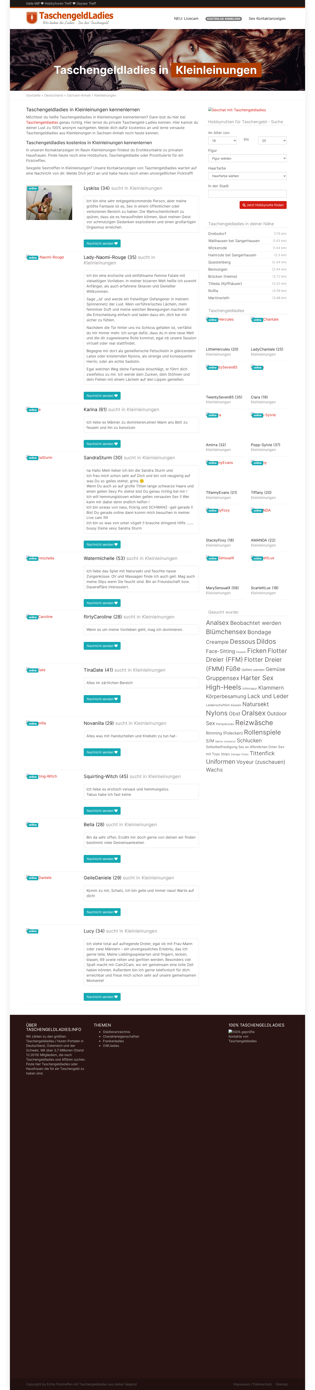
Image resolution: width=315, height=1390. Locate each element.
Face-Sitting (220, 651)
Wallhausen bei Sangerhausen (247, 240)
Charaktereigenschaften (121, 1036)
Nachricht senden (100, 243)
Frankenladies (113, 1041)
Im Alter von (218, 132)
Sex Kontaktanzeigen (267, 18)
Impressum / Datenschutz (252, 1384)
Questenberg (247, 262)
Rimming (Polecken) (224, 733)
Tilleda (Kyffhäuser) (247, 283)
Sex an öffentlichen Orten (257, 747)
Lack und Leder (267, 696)
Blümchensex (226, 632)
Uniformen (220, 761)
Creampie (217, 642)
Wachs (214, 770)
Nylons (217, 713)
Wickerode (247, 248)
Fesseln (241, 652)
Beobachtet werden (255, 623)
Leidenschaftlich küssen (223, 705)
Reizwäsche (254, 723)
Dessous (242, 641)
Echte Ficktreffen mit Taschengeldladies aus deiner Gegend (92, 1384)
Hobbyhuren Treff (58, 3)
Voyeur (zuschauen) (260, 762)
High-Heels (223, 687)
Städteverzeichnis (116, 1032)
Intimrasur (249, 688)
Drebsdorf (247, 233)
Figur (212, 150)
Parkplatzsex (225, 724)
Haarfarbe (217, 168)
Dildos (266, 641)
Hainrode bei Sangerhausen (247, 255)
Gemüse (275, 669)
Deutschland (53, 95)
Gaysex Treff (86, 3)
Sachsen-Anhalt (79, 95)
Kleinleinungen (146, 188)
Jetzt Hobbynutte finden (265, 205)
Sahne (219, 741)
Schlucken (249, 740)
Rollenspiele (262, 732)
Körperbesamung (226, 696)
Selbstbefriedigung (221, 747)
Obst (234, 714)
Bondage (259, 632)
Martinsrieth (247, 298)
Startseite (33, 95)
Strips (225, 754)
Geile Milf (33, 3)
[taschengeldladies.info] (70, 18)
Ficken (257, 651)
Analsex (217, 622)
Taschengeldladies (42, 122)
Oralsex (253, 713)
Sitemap (281, 1384)
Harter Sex (257, 678)
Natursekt (255, 704)
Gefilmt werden (253, 670)
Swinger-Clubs (240, 754)
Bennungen (247, 269)
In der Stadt (218, 186)
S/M (210, 740)
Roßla (247, 290)
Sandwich (230, 741)
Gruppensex (222, 678)
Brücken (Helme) (247, 276)
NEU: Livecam (186, 18)
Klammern (271, 687)
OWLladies (111, 1046)
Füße (233, 669)
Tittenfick (262, 753)
